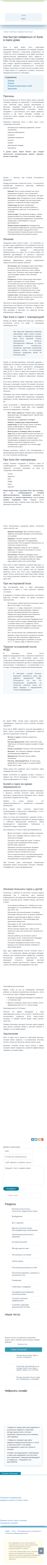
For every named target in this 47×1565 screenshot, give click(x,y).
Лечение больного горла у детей (20, 86)
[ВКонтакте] (32, 1139)
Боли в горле (29, 32)
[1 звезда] (19, 1065)
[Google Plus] (42, 1139)
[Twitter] (35, 1139)
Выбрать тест (23, 1344)
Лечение (11, 83)
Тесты (23, 15)
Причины (11, 80)
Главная (5, 32)
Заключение (12, 88)
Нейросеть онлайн (16, 1390)
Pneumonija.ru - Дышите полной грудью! (23, 7)
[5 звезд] (19, 1130)
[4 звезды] (19, 1114)
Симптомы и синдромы (16, 32)
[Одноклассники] (39, 1139)
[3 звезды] (19, 1097)
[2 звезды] (19, 1081)
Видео (23, 19)
